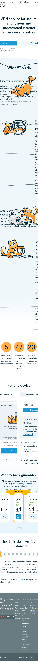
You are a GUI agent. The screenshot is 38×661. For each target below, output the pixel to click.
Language (3, 613)
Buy (4, 516)
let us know (20, 579)
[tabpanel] (8, 429)
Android (18, 613)
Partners (33, 608)
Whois (24, 634)
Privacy (32, 613)
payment (27, 431)
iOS (16, 611)
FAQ (31, 603)
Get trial (19, 528)
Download (24, 2)
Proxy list (25, 603)
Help (36, 2)
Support (33, 605)
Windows (18, 608)
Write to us (6, 608)
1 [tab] (6, 459)
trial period (28, 434)
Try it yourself (6, 579)
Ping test (25, 637)
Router (17, 618)
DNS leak (25, 644)
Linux (17, 616)
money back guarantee (22, 483)
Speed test (26, 616)
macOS (17, 605)
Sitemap (33, 611)
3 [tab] (9, 459)
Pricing (12, 2)
